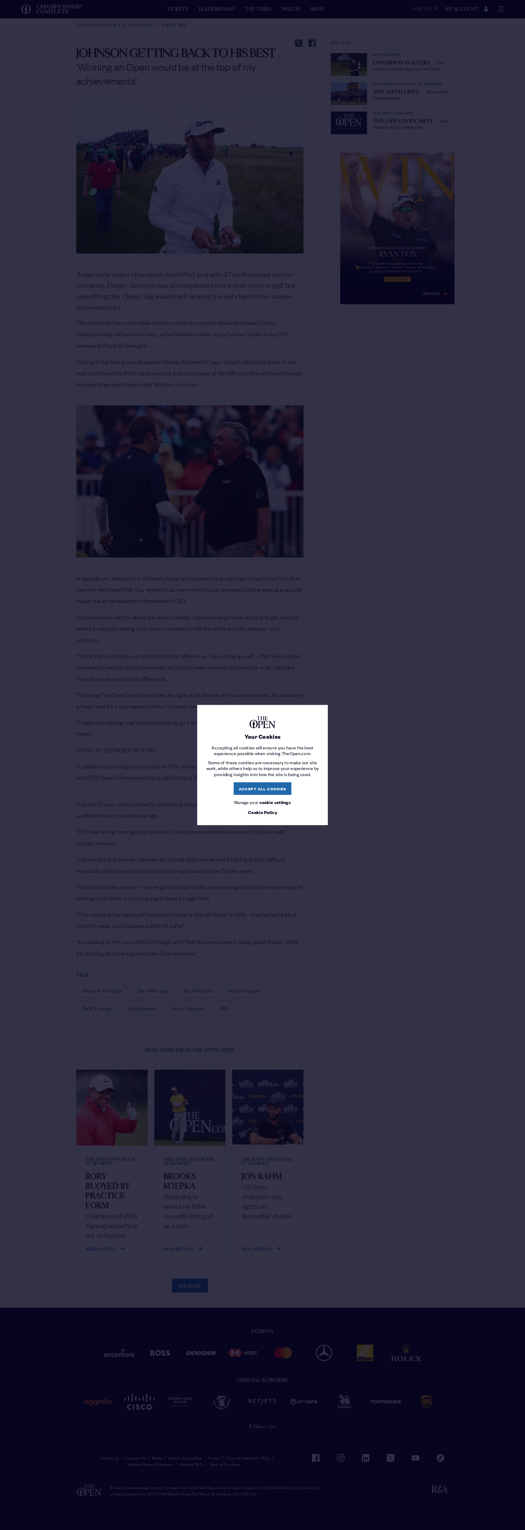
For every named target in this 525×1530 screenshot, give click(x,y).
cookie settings (275, 802)
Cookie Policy (262, 812)
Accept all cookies (263, 788)
